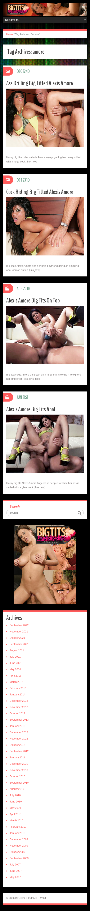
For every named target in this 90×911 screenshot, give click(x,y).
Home (9, 34)
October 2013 (17, 713)
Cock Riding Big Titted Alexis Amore (39, 192)
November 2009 (19, 845)
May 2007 (15, 877)
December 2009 (19, 839)
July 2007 (15, 864)
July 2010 (15, 795)
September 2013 (19, 719)
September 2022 (19, 625)
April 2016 (15, 675)
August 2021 (17, 650)
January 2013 (17, 726)
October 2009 (17, 852)
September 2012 (19, 751)
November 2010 (19, 770)
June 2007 (16, 870)
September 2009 (19, 858)
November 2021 (19, 631)
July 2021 (15, 656)
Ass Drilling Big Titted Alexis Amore (39, 83)
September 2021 (19, 644)
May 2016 (15, 669)
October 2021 (17, 637)
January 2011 (17, 757)
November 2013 (19, 707)
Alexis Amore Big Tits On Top (33, 300)
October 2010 (17, 776)
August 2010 (17, 789)
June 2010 (16, 801)
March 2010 (16, 820)
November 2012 (19, 738)
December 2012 (19, 732)
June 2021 (16, 663)
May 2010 (15, 807)
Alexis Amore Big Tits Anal (30, 409)
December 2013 (19, 700)
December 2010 (19, 763)
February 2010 (18, 826)
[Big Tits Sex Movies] (45, 9)
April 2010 (15, 814)
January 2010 (17, 833)
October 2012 (17, 744)
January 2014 (17, 694)
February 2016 (18, 688)
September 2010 (19, 782)
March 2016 (16, 682)
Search (14, 506)
